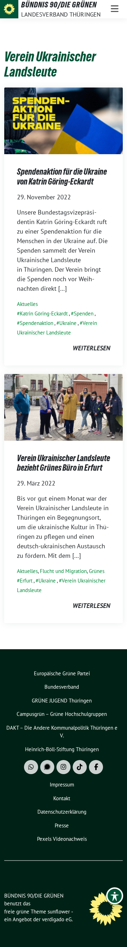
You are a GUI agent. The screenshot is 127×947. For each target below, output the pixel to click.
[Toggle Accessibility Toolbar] (114, 895)
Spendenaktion (36, 323)
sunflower (59, 911)
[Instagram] (63, 767)
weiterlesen (91, 348)
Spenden (83, 313)
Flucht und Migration (63, 571)
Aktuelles (27, 304)
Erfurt (26, 580)
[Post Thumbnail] (63, 120)
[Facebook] (96, 767)
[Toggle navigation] (115, 9)
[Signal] (47, 767)
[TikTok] (80, 767)
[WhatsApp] (31, 767)
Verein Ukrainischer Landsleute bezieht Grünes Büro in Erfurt (63, 463)
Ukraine (68, 323)
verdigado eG (57, 919)
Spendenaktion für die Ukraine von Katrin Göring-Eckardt (62, 176)
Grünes (96, 571)
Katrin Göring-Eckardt (44, 313)
